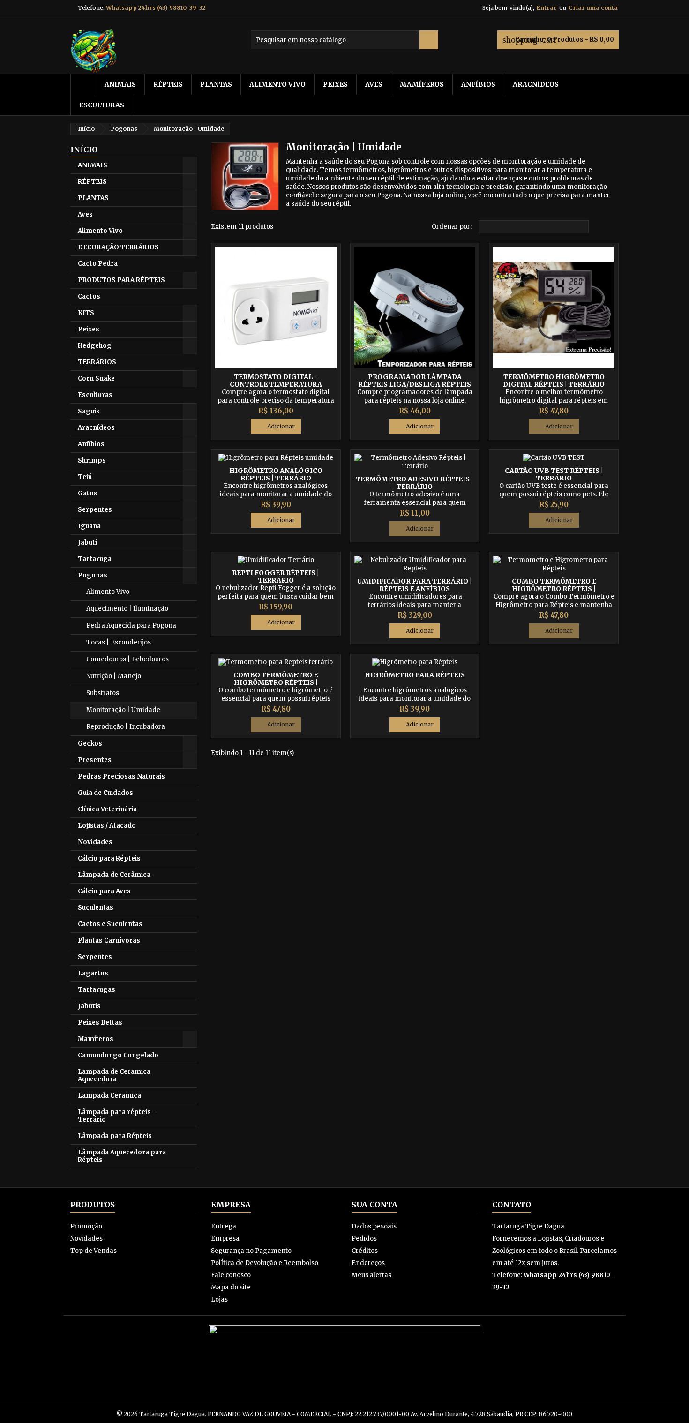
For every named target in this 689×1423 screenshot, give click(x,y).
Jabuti (87, 543)
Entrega (223, 1226)
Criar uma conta (593, 7)
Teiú (85, 477)
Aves (373, 84)
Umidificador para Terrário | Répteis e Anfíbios (414, 585)
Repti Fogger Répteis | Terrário (275, 576)
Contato (511, 1204)
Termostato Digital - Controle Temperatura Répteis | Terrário (276, 384)
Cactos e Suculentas (110, 924)
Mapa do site (231, 1287)
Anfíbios (478, 84)
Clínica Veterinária (107, 809)
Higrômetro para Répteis (415, 675)
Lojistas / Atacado (107, 826)
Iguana (89, 526)
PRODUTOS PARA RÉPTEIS (121, 280)
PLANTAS (216, 84)
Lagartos (93, 973)
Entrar (547, 7)
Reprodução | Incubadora (125, 727)
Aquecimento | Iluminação (127, 609)
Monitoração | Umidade (123, 710)
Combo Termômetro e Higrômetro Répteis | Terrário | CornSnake (275, 682)
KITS (86, 313)
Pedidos (364, 1239)
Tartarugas (96, 990)
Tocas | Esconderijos (118, 642)
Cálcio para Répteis (109, 858)
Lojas (219, 1299)
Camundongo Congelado (118, 1055)
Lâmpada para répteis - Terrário (117, 1115)
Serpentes (95, 510)
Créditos (365, 1251)
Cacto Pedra (98, 264)
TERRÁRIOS (97, 362)
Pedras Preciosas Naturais (121, 776)
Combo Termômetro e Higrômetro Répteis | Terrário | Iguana (554, 588)
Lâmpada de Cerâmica (114, 875)
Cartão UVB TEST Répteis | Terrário (554, 474)
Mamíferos (422, 84)
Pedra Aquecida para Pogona (131, 625)
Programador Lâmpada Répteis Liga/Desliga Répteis (414, 381)
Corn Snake (96, 378)
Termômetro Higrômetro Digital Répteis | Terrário (554, 381)
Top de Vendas (93, 1251)
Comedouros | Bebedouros (127, 659)
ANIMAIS (120, 84)
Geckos (90, 744)
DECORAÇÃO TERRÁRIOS (118, 247)
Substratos (102, 693)
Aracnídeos (536, 84)
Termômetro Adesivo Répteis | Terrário (414, 483)
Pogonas (92, 575)
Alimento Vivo (277, 84)
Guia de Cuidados (105, 793)
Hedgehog (95, 346)
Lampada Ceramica (109, 1096)
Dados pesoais (374, 1226)
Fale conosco (231, 1275)
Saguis (89, 411)
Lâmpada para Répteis (115, 1136)
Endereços (368, 1263)
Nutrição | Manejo (113, 676)
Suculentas (95, 908)
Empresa (225, 1239)
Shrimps (92, 460)
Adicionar (276, 426)
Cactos (89, 296)
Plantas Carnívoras (109, 940)
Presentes (95, 760)
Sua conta (374, 1204)
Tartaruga (95, 559)
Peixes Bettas (100, 1022)
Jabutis (89, 1006)
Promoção (86, 1226)
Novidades (95, 842)
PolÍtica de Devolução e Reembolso (264, 1263)
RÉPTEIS (168, 84)
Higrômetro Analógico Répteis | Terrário (275, 474)
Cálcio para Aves (104, 891)
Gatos (87, 493)
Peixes (335, 84)
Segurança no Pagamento (251, 1251)
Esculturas (101, 105)
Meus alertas (371, 1275)
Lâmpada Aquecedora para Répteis (122, 1156)
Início (83, 149)
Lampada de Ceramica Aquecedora (114, 1075)
